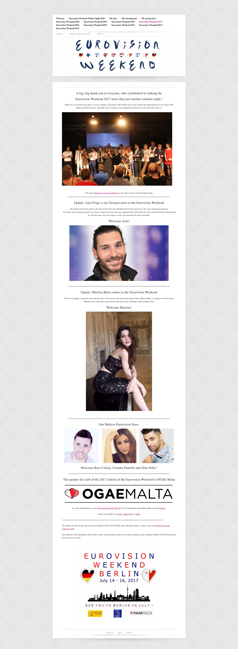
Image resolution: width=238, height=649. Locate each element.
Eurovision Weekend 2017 (150, 21)
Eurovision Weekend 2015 (95, 24)
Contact (129, 632)
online (137, 514)
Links (119, 632)
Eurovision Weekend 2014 (123, 24)
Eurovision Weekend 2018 (123, 21)
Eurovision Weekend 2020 (67, 21)
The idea (113, 18)
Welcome (60, 18)
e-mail (119, 514)
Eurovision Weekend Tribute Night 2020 (87, 18)
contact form (128, 514)
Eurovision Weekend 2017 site (109, 508)
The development (129, 18)
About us (109, 632)
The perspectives (148, 18)
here (151, 193)
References (101, 34)
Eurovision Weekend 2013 (150, 24)
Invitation (59, 34)
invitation (161, 508)
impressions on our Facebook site (107, 193)
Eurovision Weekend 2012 (67, 28)
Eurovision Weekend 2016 (67, 24)
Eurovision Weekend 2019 (95, 21)
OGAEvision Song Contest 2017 (80, 34)
